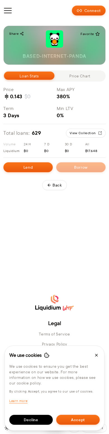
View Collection (83, 133)
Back (57, 185)
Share (14, 33)
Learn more (18, 401)
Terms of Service (54, 334)
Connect (92, 10)
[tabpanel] (54, 129)
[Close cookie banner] (96, 355)
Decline (31, 419)
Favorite (87, 34)
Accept (78, 419)
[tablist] (54, 76)
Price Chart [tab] (79, 76)
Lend (28, 167)
